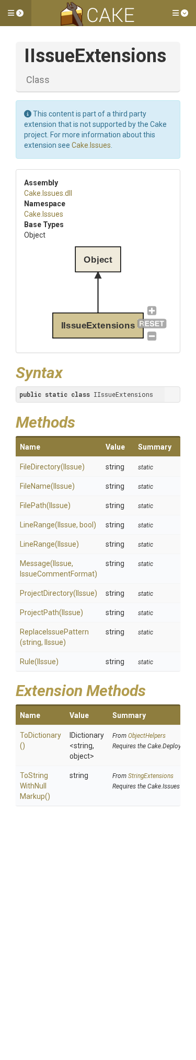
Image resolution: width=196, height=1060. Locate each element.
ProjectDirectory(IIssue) (58, 593)
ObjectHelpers (147, 735)
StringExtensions (151, 776)
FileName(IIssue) (47, 486)
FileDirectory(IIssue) (52, 467)
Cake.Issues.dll (48, 193)
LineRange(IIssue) (49, 544)
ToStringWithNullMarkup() (35, 785)
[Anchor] (70, 371)
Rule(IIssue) (39, 661)
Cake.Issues (91, 145)
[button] (15, 13)
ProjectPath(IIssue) (51, 612)
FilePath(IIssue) (45, 505)
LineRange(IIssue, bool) (58, 525)
